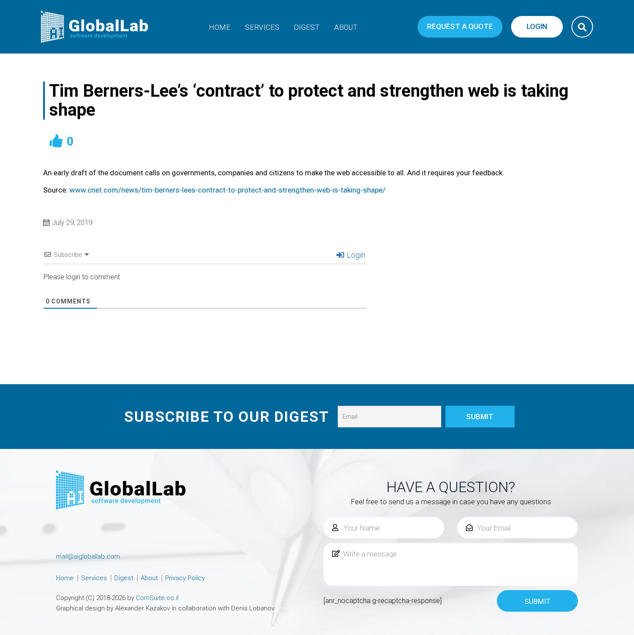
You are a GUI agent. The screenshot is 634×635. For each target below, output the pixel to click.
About (346, 27)
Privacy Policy (185, 578)
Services (262, 27)
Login (355, 254)
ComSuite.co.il (157, 598)
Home (219, 27)
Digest (307, 27)
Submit (537, 601)
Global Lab (95, 27)
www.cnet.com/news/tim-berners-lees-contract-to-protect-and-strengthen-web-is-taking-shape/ (227, 190)
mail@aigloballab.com (88, 556)
